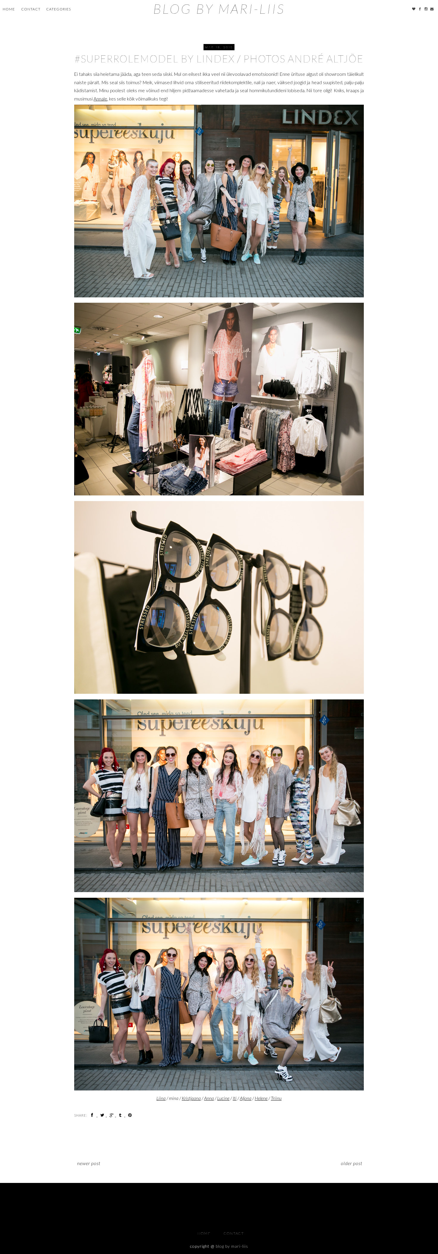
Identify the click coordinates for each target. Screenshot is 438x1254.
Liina (161, 1098)
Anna (209, 1098)
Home (9, 9)
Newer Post (88, 1163)
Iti (235, 1098)
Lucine (223, 1098)
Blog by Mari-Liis (219, 9)
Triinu (276, 1098)
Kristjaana (191, 1098)
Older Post (351, 1163)
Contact (31, 9)
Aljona (245, 1098)
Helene (261, 1098)
